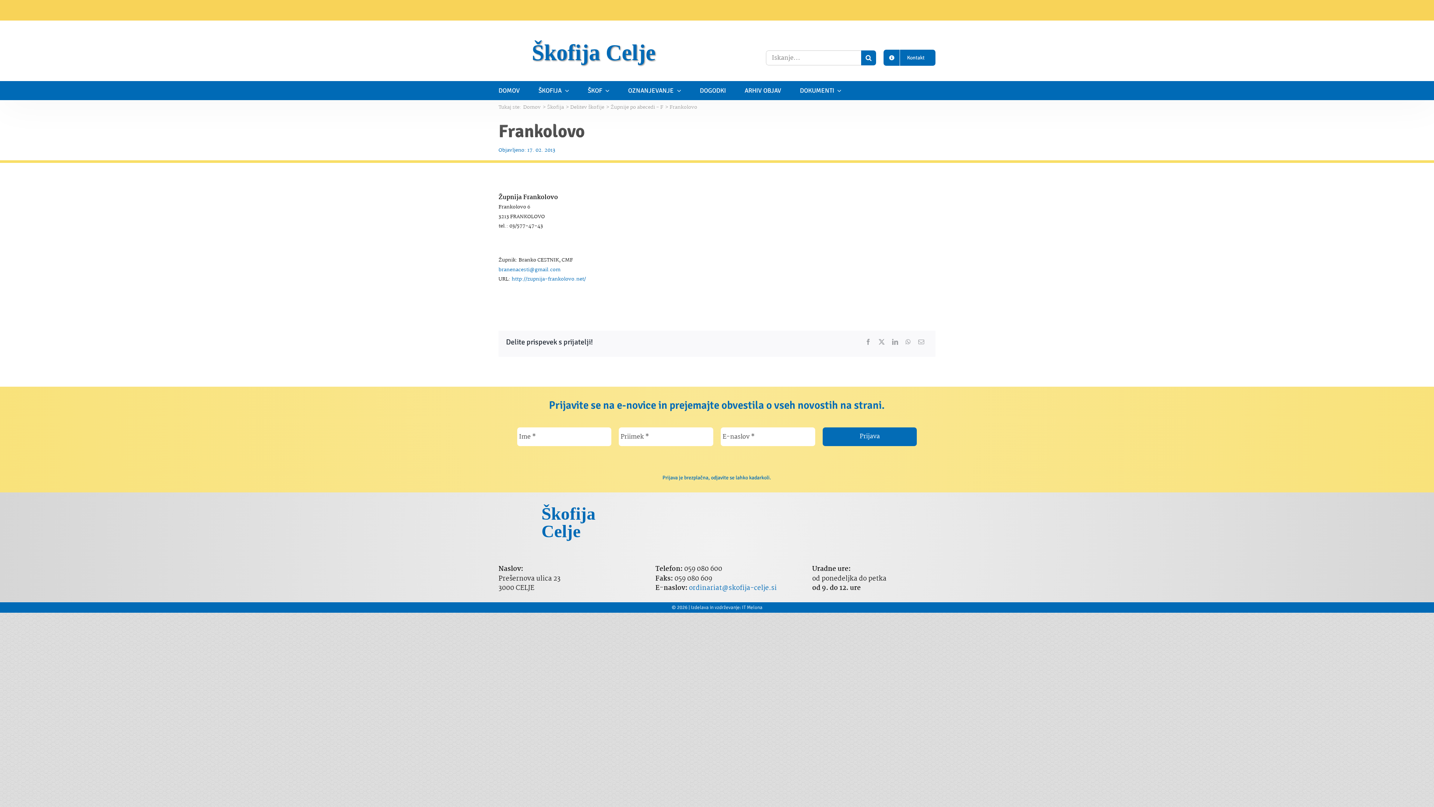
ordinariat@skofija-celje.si (733, 588)
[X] (881, 342)
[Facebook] (868, 342)
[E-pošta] (921, 342)
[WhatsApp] (908, 342)
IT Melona (752, 607)
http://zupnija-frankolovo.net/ (549, 279)
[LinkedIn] (895, 342)
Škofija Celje (594, 52)
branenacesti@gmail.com (530, 270)
